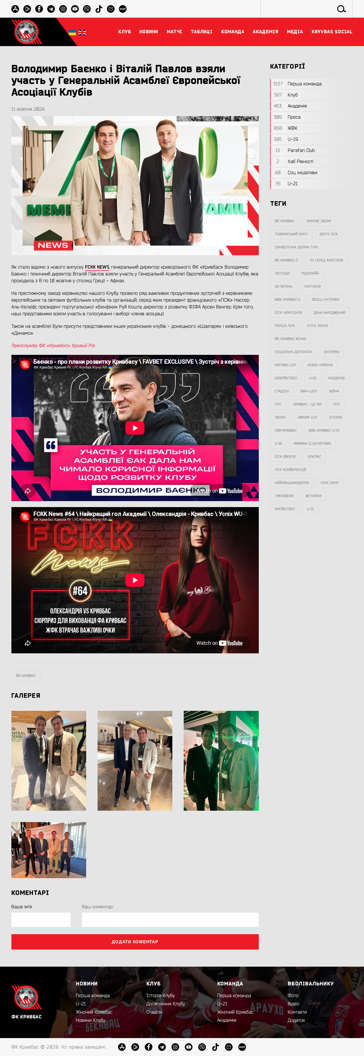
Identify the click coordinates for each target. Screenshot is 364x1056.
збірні (280, 417)
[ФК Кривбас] (26, 32)
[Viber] (87, 9)
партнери (312, 287)
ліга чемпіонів (288, 313)
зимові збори (319, 221)
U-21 (81, 1004)
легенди (282, 273)
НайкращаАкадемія (292, 483)
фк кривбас (26, 676)
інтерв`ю (331, 352)
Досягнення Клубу (165, 1004)
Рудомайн (310, 273)
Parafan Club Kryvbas (312, 444)
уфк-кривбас (286, 431)
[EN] (82, 32)
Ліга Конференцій (290, 470)
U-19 (312, 378)
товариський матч (291, 234)
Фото (293, 996)
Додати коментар (135, 941)
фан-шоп (309, 391)
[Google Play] (27, 9)
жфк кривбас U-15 (324, 431)
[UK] (72, 32)
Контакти (297, 1012)
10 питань (283, 287)
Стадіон (154, 1012)
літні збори (317, 326)
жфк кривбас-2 (287, 300)
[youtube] (75, 9)
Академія (336, 378)
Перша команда (93, 996)
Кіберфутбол (286, 378)
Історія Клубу (160, 996)
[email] (111, 9)
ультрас (314, 457)
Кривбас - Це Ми (307, 404)
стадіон (282, 391)
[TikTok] (99, 9)
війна (334, 391)
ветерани (313, 496)
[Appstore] (15, 9)
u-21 (310, 509)
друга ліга (329, 234)
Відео (293, 1004)
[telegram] (51, 9)
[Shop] (123, 9)
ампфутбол (285, 509)
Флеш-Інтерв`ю (326, 300)
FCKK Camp (329, 483)
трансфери (284, 496)
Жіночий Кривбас (94, 1012)
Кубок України (320, 365)
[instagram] (63, 9)
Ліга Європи (285, 457)
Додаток (296, 1020)
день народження (329, 313)
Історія (335, 417)
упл (337, 404)
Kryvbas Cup (285, 365)
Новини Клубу (90, 1020)
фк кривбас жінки (290, 339)
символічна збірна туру (296, 247)
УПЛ (278, 404)
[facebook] (39, 9)
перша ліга (285, 326)
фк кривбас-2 (286, 260)
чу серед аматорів (326, 260)
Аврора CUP (307, 417)
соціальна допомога (293, 352)
